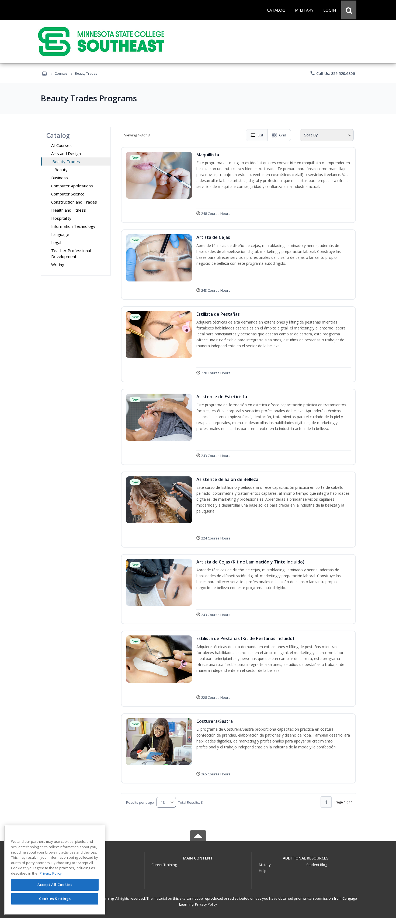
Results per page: (140, 802)
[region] (54, 870)
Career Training (164, 864)
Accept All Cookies (54, 884)
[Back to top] (198, 861)
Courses (61, 73)
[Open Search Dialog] (348, 10)
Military (265, 864)
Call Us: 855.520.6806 (332, 73)
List (260, 135)
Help (262, 870)
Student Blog (316, 864)
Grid (282, 135)
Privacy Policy (206, 904)
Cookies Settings (55, 898)
